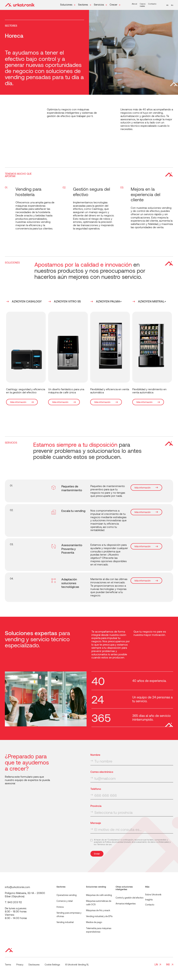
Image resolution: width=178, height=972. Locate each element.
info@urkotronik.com (17, 887)
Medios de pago (94, 922)
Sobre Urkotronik (153, 894)
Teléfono (95, 788)
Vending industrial (65, 922)
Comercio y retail (64, 901)
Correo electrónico (101, 771)
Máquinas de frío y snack (98, 910)
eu (172, 5)
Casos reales (142, 5)
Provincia (96, 805)
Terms (8, 964)
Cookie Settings (52, 964)
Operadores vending (66, 895)
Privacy (19, 964)
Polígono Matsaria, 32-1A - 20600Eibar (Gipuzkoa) (25, 894)
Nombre (95, 754)
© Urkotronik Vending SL (77, 964)
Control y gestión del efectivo (129, 897)
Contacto (152, 4)
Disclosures (34, 964)
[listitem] (26, 352)
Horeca (60, 906)
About (134, 4)
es (167, 5)
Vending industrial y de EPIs (99, 916)
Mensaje (95, 822)
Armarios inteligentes (126, 903)
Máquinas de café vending (99, 895)
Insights (149, 899)
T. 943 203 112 (13, 902)
